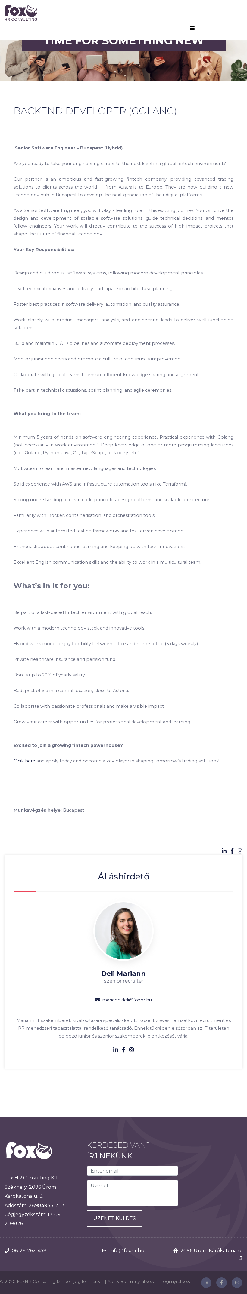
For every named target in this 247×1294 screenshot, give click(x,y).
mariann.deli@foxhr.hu (127, 1000)
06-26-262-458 (29, 1250)
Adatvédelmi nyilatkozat (132, 1281)
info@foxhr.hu (127, 1250)
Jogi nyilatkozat (177, 1281)
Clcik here (24, 761)
